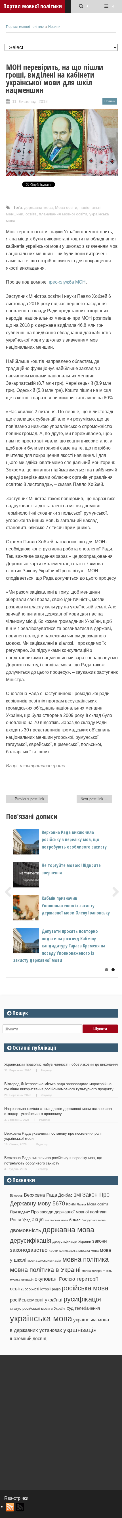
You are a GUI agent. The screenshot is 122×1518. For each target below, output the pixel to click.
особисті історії (38, 1289)
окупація (27, 1279)
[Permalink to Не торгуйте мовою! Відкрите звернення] (35, 885)
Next (113, 891)
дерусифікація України (71, 1241)
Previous (10, 891)
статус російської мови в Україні (38, 1308)
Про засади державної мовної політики (68, 1212)
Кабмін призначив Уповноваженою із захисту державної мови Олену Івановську (76, 905)
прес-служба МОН (66, 282)
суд (70, 1308)
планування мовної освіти (63, 214)
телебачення (87, 1308)
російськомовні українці (36, 1300)
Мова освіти (66, 207)
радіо (56, 1289)
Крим (71, 1204)
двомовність (25, 1230)
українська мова (41, 1318)
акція (38, 1219)
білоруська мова (94, 1220)
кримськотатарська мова (79, 1250)
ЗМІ (77, 1195)
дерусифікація (30, 1240)
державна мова (38, 207)
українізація (79, 1329)
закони (99, 1241)
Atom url (20, 1507)
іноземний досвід (28, 1338)
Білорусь (16, 1195)
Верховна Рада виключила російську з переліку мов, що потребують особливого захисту (74, 839)
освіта (31, 214)
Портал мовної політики (25, 27)
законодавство (29, 1250)
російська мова (85, 1288)
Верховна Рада (40, 1195)
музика (15, 1279)
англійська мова (56, 1220)
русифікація (82, 1299)
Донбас (65, 1195)
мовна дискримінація (44, 1260)
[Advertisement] (61, 1420)
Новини (54, 27)
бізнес (75, 1220)
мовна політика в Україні (45, 1269)
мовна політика (85, 1259)
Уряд (26, 1220)
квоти (53, 1250)
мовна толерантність (97, 1270)
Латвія (81, 1204)
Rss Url (10, 1507)
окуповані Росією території (66, 1279)
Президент (20, 1212)
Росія (15, 1219)
